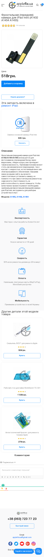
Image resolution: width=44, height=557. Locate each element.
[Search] (37, 5)
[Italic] (4, 477)
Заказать (22, 143)
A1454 (25, 197)
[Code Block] (21, 477)
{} (26, 477)
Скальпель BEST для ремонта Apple (22, 343)
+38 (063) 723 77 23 (22, 519)
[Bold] (2, 477)
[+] (29, 477)
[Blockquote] (18, 477)
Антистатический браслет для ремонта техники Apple (22, 434)
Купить (22, 355)
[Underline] (7, 477)
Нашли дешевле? (18, 97)
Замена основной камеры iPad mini (22, 135)
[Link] (23, 477)
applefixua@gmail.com (22, 537)
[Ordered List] (13, 477)
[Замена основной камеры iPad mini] (22, 123)
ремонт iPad (9, 106)
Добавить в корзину (13, 84)
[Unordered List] (15, 477)
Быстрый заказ (22, 526)
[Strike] (10, 477)
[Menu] (2, 5)
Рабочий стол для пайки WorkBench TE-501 (22, 388)
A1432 (19, 197)
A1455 (13, 197)
